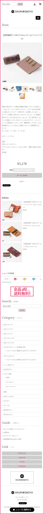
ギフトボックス (9, 338)
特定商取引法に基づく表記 (12, 439)
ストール (7, 405)
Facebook (22, 458)
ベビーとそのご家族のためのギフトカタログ (21, 350)
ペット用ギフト (9, 365)
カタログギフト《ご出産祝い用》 (15, 347)
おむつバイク (8, 329)
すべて (6, 279)
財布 (7, 377)
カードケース (10, 386)
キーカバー (10, 382)
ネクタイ (7, 401)
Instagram (22, 466)
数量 (11, 170)
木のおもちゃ (8, 414)
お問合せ (7, 432)
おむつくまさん (9, 396)
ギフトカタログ (9, 356)
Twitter (22, 462)
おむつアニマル (9, 342)
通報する (22, 181)
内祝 (5, 392)
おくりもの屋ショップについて (14, 429)
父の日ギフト (8, 369)
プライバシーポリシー (11, 436)
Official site (22, 453)
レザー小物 (7, 374)
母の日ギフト (8, 410)
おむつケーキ (8, 324)
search (20, 4)
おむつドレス (8, 334)
